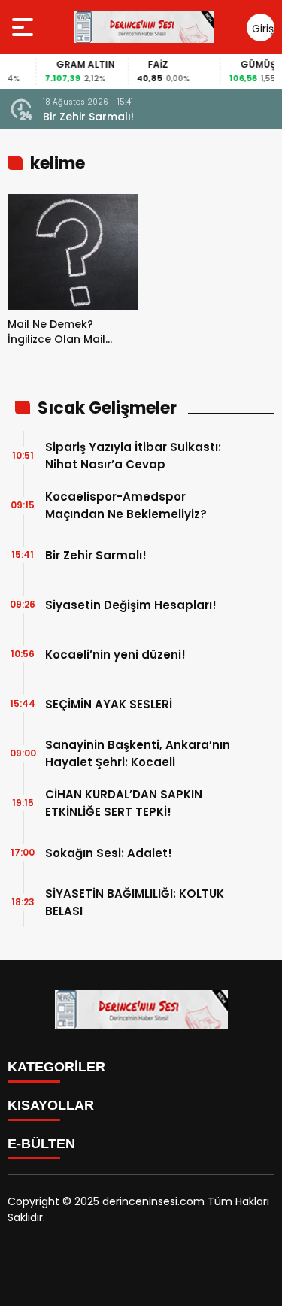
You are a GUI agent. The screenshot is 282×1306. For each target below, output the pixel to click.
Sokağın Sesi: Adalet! (108, 853)
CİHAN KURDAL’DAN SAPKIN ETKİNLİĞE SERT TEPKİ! (123, 803)
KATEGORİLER (56, 1066)
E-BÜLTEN (41, 1143)
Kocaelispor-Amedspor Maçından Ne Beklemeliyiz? (126, 505)
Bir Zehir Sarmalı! (88, 116)
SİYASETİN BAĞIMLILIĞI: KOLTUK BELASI (134, 902)
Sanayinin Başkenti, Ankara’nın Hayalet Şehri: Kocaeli (137, 753)
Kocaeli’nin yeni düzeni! (115, 654)
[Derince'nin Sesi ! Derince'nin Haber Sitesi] (143, 27)
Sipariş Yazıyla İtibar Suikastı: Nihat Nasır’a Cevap (133, 455)
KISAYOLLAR (51, 1105)
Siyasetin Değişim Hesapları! (131, 605)
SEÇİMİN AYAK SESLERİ (108, 704)
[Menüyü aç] (24, 27)
